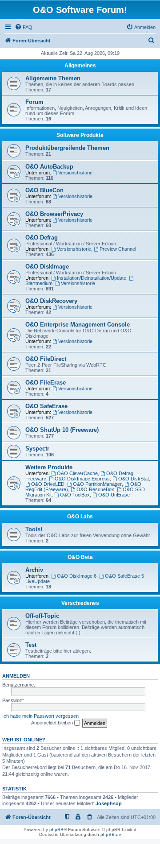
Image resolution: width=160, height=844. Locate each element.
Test (30, 644)
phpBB (56, 829)
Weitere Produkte (48, 467)
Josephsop (109, 803)
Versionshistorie (75, 172)
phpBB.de (110, 834)
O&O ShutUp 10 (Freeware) (62, 429)
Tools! (33, 529)
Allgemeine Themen (52, 78)
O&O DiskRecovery (51, 301)
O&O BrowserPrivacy (54, 214)
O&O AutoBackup (49, 166)
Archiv (34, 570)
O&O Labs (80, 516)
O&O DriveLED (47, 484)
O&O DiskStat (133, 478)
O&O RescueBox (95, 489)
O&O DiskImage (47, 266)
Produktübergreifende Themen (67, 148)
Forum (34, 102)
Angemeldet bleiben (52, 722)
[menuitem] (23, 27)
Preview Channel (118, 249)
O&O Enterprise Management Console (77, 324)
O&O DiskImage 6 (76, 576)
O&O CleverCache (77, 473)
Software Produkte (80, 135)
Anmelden (16, 676)
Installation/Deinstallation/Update (91, 278)
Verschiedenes (80, 603)
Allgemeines (80, 65)
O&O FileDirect (45, 359)
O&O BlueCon (44, 190)
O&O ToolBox (75, 494)
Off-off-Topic (42, 615)
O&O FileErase (45, 382)
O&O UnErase (114, 494)
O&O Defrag (41, 237)
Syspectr (37, 448)
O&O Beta (80, 557)
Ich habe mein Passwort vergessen (40, 716)
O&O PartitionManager (97, 484)
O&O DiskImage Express (82, 478)
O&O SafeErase (46, 406)
